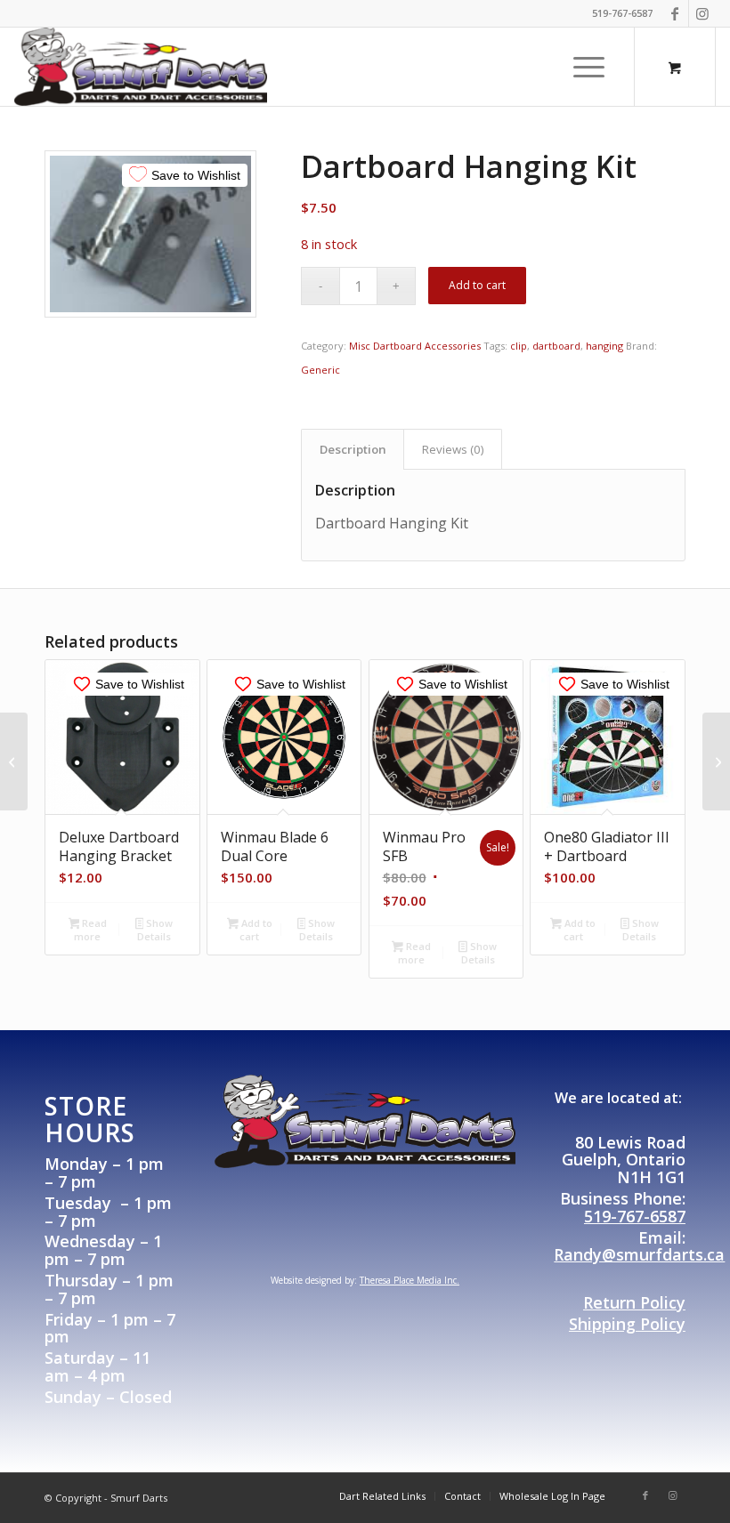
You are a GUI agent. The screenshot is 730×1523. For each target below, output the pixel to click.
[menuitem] (590, 67)
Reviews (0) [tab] (453, 449)
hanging (604, 345)
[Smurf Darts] (140, 67)
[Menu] (584, 67)
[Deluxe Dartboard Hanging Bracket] (716, 761)
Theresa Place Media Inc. (409, 1280)
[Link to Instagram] (702, 13)
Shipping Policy (627, 1323)
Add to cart (477, 285)
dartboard (556, 345)
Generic (320, 369)
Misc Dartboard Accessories (415, 345)
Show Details (155, 929)
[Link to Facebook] (675, 13)
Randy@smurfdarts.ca (639, 1254)
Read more (90, 929)
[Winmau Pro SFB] (14, 761)
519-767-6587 (634, 1216)
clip (518, 345)
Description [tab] (353, 449)
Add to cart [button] (255, 929)
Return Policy (634, 1302)
